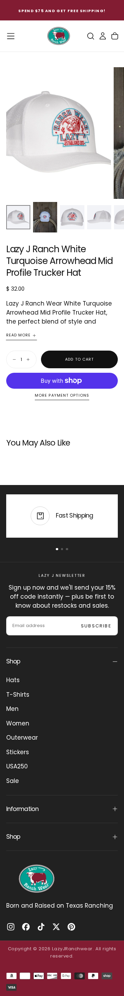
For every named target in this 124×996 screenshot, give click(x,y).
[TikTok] (41, 926)
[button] (10, 36)
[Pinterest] (71, 926)
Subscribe (96, 626)
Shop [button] (13, 661)
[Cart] (114, 36)
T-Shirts (17, 694)
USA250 (17, 766)
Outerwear (22, 737)
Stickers (17, 752)
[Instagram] (10, 926)
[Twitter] (56, 926)
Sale (12, 781)
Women (17, 723)
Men (12, 709)
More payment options (62, 395)
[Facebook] (25, 926)
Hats (13, 680)
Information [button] (22, 809)
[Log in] (102, 36)
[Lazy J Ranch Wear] (36, 878)
